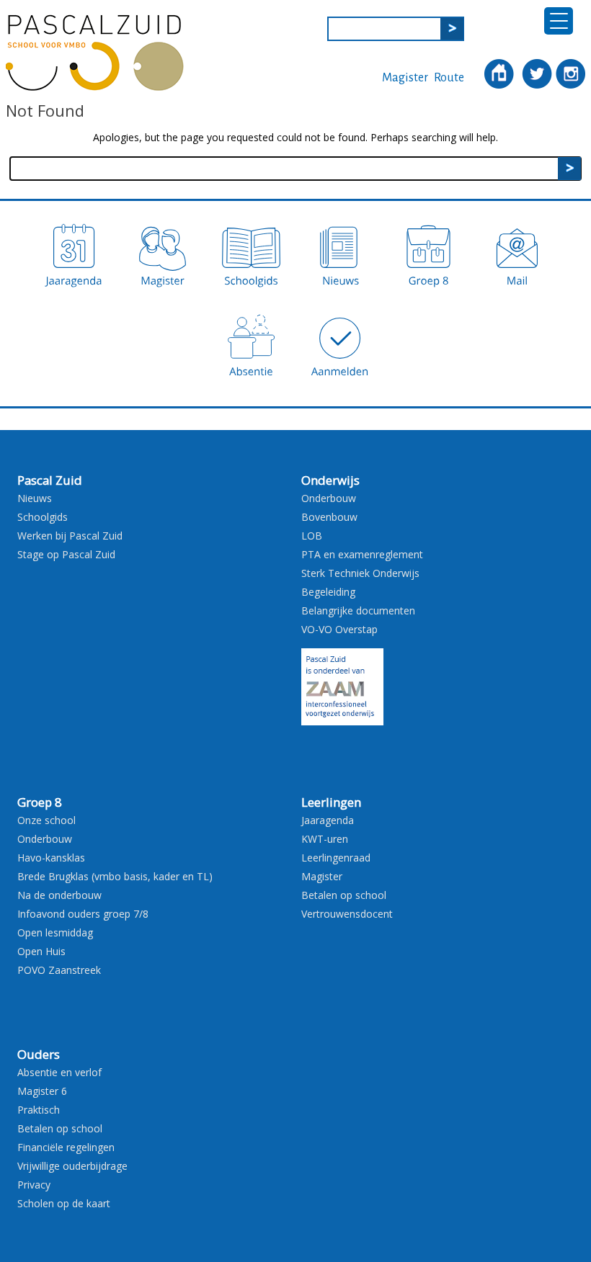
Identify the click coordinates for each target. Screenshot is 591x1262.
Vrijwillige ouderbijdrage (72, 1166)
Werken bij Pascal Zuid (70, 535)
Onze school (46, 820)
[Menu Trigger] (558, 21)
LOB (311, 535)
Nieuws (34, 498)
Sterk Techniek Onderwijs (360, 573)
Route (449, 77)
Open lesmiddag (55, 932)
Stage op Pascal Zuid (66, 554)
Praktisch (38, 1109)
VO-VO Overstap (339, 629)
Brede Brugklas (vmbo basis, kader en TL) (115, 876)
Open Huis (41, 951)
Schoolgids (42, 517)
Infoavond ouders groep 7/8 (82, 914)
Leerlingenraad (335, 857)
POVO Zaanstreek (59, 970)
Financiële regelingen (66, 1147)
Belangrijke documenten (358, 610)
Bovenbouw (329, 517)
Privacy (33, 1184)
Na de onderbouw (59, 895)
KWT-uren (324, 839)
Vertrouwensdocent (347, 914)
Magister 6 (42, 1091)
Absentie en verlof (59, 1072)
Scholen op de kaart (63, 1203)
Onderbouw (328, 498)
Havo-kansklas (51, 857)
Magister (405, 77)
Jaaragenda (327, 820)
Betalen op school (343, 895)
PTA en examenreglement (362, 554)
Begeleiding (328, 592)
